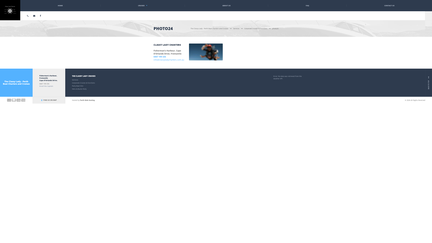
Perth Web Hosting (87, 100)
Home (60, 5)
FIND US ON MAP (50, 100)
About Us (226, 5)
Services (75, 80)
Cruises (141, 5)
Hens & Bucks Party (79, 89)
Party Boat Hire (77, 86)
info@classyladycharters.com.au (169, 59)
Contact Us (389, 5)
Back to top (429, 83)
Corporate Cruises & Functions (83, 83)
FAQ (307, 5)
